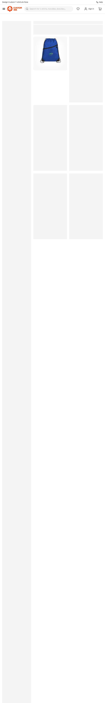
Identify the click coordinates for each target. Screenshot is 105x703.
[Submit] (27, 9)
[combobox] (48, 9)
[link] (14, 9)
